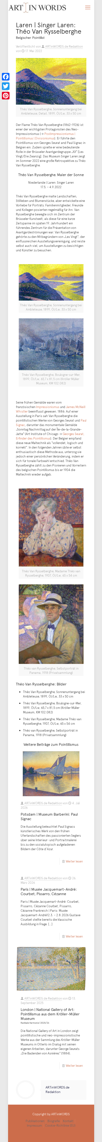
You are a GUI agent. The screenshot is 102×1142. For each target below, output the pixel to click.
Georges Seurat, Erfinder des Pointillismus (50, 436)
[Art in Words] (37, 7)
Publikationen (35, 1121)
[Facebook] (5, 76)
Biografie (53, 1121)
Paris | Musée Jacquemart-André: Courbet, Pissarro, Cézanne (49, 891)
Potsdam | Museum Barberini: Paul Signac (49, 816)
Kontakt (68, 1121)
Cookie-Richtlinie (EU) (60, 1125)
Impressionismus (47, 407)
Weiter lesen (74, 861)
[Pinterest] (5, 95)
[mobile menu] (88, 7)
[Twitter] (5, 86)
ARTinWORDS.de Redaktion (64, 46)
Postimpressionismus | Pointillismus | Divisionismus (45, 136)
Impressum (34, 1125)
